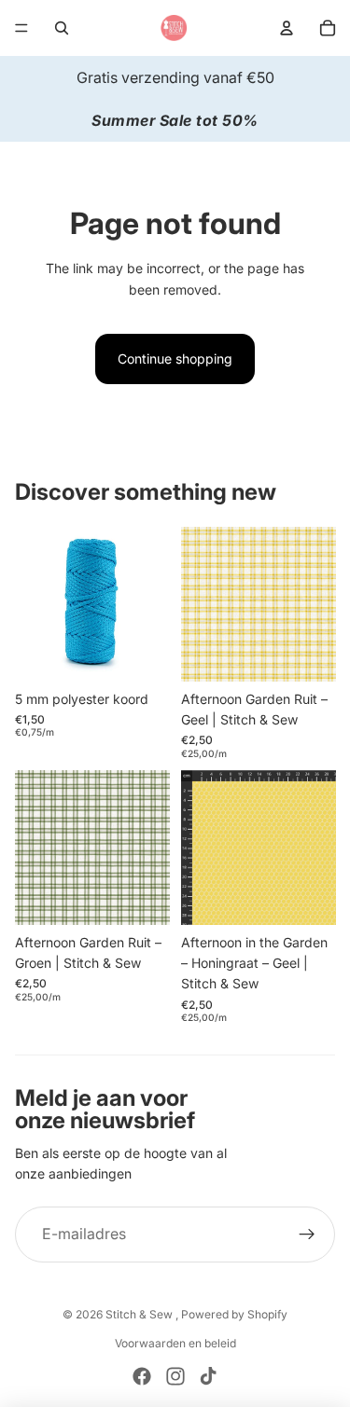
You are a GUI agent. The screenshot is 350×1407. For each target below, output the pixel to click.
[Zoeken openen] (61, 27)
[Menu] (21, 28)
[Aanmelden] (307, 1234)
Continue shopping (175, 358)
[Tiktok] (208, 1376)
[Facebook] (142, 1376)
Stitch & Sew (140, 1314)
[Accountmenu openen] (286, 27)
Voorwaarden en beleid (175, 1343)
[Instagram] (175, 1376)
